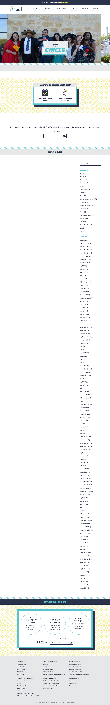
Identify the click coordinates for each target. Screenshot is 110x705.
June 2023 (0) (84, 346)
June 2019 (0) (84, 501)
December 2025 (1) (86, 250)
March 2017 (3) (84, 588)
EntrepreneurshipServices (61, 9)
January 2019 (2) (85, 517)
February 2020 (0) (85, 475)
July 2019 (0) (84, 498)
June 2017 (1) (84, 578)
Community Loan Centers (75, 664)
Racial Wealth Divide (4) (87, 225)
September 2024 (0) (86, 298)
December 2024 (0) (86, 288)
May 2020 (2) (84, 465)
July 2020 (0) (84, 459)
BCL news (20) (84, 180)
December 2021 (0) (86, 404)
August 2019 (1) (85, 494)
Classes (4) (83, 186)
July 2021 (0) (84, 420)
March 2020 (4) (85, 472)
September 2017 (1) (86, 569)
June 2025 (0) (84, 269)
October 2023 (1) (85, 333)
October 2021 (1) (85, 411)
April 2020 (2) (84, 469)
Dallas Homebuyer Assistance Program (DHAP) (28, 695)
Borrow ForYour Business (74, 9)
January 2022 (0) (85, 401)
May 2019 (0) (84, 504)
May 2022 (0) (84, 388)
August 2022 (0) (85, 378)
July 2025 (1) (84, 266)
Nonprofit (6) (84, 221)
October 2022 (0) (85, 372)
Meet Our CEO (20, 674)
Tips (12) (82, 231)
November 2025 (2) (86, 253)
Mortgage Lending (21, 688)
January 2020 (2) (85, 478)
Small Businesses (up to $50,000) (51, 680)
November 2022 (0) (86, 369)
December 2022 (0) (86, 366)
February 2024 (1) (85, 320)
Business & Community (55, 2)
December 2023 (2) (86, 327)
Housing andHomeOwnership (46, 9)
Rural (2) (82, 228)
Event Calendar (73, 683)
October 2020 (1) (85, 449)
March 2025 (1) (84, 279)
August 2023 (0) (85, 340)
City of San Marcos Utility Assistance (25, 693)
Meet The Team (20, 666)
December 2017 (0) (86, 559)
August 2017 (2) (85, 572)
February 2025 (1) (85, 282)
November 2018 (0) (86, 523)
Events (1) (83, 212)
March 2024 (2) (85, 317)
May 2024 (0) (84, 311)
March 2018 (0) (84, 549)
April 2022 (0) (84, 391)
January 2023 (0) (85, 362)
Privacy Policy (61, 702)
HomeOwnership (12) (86, 215)
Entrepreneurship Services (50, 661)
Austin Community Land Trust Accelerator (79, 674)
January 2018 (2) (85, 556)
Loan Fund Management (75, 669)
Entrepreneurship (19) (86, 205)
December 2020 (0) (86, 443)
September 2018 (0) (86, 530)
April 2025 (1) (84, 275)
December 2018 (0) (86, 520)
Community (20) (85, 189)
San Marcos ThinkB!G (48, 669)
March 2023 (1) (84, 356)
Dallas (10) (83, 196)
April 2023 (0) (84, 353)
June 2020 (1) (84, 462)
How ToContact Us (96, 9)
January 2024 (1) (85, 324)
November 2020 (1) (86, 446)
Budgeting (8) (84, 183)
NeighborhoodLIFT (21, 690)
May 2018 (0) (84, 543)
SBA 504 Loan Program (48, 688)
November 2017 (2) (86, 562)
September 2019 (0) (86, 491)
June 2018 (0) (84, 540)
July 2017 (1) (83, 575)
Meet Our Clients (21, 669)
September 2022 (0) (86, 375)
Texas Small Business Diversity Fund (51, 685)
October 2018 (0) (85, 527)
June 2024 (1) (84, 308)
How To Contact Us (74, 678)
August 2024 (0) (85, 301)
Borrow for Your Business (49, 678)
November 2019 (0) (86, 485)
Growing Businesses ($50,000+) (51, 683)
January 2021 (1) (85, 440)
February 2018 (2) (85, 552)
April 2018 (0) (84, 546)
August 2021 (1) (85, 417)
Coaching (45, 664)
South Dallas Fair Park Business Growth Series (54, 674)
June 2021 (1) (84, 424)
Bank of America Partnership (24, 685)
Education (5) (84, 202)
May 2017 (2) (84, 581)
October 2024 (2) (85, 295)
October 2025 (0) (85, 256)
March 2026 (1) (84, 240)
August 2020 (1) (85, 456)
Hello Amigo (67, 702)
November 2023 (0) (86, 330)
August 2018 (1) (85, 533)
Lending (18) (84, 218)
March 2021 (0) (84, 433)
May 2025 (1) (84, 272)
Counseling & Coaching (22, 680)
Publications (20, 671)
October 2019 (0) (85, 488)
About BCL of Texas (21, 664)
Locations (71, 680)
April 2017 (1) (84, 585)
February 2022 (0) (85, 398)
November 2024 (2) (86, 292)
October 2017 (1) (85, 565)
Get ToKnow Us (35, 9)
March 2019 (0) (84, 511)
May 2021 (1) (84, 427)
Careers (71, 685)
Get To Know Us (21, 661)
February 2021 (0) (85, 436)
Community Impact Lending (75, 671)
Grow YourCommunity (85, 9)
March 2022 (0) (85, 395)
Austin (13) (83, 176)
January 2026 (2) (85, 246)
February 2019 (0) (85, 514)
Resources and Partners (48, 671)
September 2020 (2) (86, 453)
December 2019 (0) (86, 482)
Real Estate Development (75, 666)
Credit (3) (83, 192)
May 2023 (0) (84, 349)
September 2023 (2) (86, 337)
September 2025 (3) (86, 259)
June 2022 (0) (84, 385)
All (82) (82, 173)
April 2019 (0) (84, 507)
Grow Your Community (75, 661)
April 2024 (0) (84, 314)
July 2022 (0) (84, 382)
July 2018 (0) (84, 536)
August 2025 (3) (85, 263)
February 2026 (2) (85, 243)
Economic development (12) (89, 199)
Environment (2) (85, 209)
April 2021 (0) (84, 430)
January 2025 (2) (85, 285)
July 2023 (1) (84, 343)
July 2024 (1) (84, 304)
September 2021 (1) (86, 414)
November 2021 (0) (86, 407)
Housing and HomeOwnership (25, 678)
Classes (19, 683)
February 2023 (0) (85, 359)
